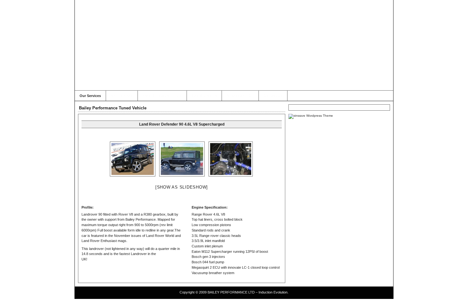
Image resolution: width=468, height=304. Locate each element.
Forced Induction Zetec (162, 96)
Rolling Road (122, 96)
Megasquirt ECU (240, 96)
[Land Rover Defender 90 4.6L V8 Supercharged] (133, 159)
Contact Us (273, 96)
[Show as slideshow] (181, 187)
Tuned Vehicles (204, 96)
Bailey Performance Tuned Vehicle (112, 108)
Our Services (90, 96)
